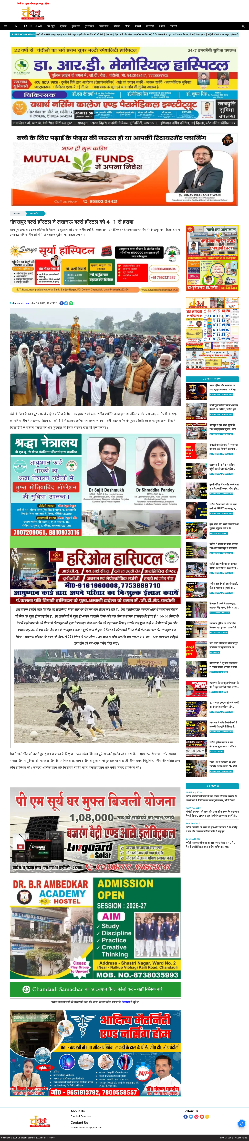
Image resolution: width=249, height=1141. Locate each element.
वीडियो (138, 26)
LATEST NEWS (212, 379)
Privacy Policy (241, 1138)
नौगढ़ (127, 26)
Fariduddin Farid (21, 303)
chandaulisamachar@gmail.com (86, 1127)
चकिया (117, 26)
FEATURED (212, 786)
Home (16, 213)
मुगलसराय (89, 26)
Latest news (33, 26)
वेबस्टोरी (150, 26)
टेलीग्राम (126, 1002)
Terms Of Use (224, 1138)
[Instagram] (196, 1117)
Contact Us (79, 1122)
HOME (15, 26)
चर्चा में (162, 26)
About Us (78, 1111)
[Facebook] (185, 1117)
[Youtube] (202, 1117)
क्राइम (63, 26)
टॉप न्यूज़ (51, 26)
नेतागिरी (173, 26)
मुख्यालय (76, 26)
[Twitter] (191, 1117)
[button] (5, 26)
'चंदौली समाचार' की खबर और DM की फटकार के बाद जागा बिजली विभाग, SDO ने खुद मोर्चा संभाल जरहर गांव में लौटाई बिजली (212, 815)
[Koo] (207, 1117)
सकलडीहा (104, 26)
